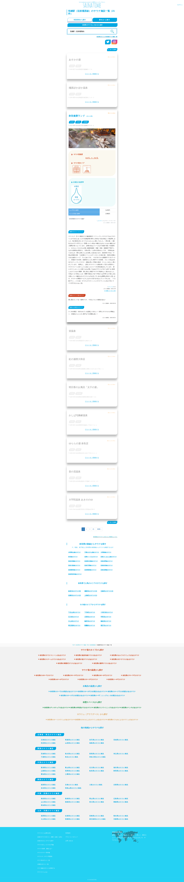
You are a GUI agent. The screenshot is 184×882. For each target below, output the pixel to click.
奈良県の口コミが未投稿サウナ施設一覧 (107, 36)
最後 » (99, 529)
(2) (107, 591)
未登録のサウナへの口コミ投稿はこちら (105, 536)
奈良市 (78, 449)
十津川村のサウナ (107, 612)
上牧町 (78, 365)
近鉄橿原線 (93, 645)
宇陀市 (78, 505)
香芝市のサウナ (106, 625)
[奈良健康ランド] (92, 146)
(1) (90, 595)
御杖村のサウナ (106, 621)
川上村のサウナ (73, 621)
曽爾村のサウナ (89, 625)
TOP (73, 645)
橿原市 (78, 65)
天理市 (78, 122)
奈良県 (72, 65)
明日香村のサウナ (74, 625)
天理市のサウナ (89, 617)
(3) (90, 591)
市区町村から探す (80, 20)
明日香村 (79, 393)
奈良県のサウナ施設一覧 (82, 645)
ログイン (180, 5)
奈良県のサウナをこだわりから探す (92, 25)
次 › (94, 529)
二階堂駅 (85, 122)
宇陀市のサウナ (106, 617)
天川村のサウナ (73, 617)
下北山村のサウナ (74, 612)
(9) (74, 591)
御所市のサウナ (89, 621)
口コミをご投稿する (92, 74)
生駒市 (78, 477)
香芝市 (78, 421)
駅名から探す (104, 20)
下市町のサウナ (89, 612)
